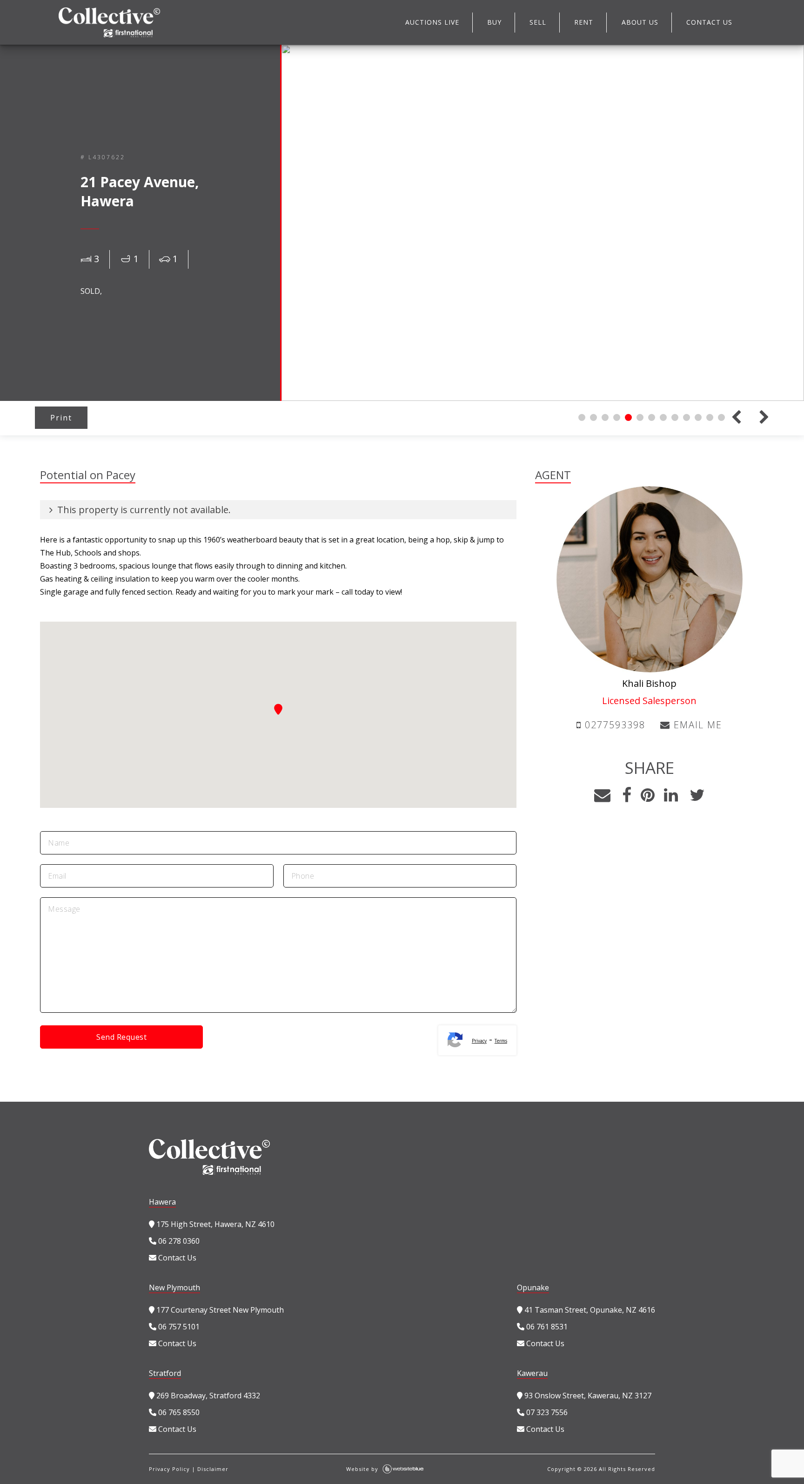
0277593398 (613, 724)
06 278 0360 (178, 1241)
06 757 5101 (178, 1326)
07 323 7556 (546, 1412)
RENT (583, 22)
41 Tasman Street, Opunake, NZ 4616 (589, 1310)
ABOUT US (640, 22)
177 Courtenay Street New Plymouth (219, 1310)
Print (61, 418)
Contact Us (176, 1258)
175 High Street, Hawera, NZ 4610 (214, 1224)
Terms (501, 1040)
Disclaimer (212, 1468)
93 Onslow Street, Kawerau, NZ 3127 (587, 1395)
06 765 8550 (178, 1412)
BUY (494, 22)
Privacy (479, 1040)
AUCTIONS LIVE (432, 22)
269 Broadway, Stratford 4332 (207, 1395)
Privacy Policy (169, 1468)
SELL (537, 22)
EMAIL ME (696, 724)
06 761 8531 (546, 1326)
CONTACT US (709, 22)
